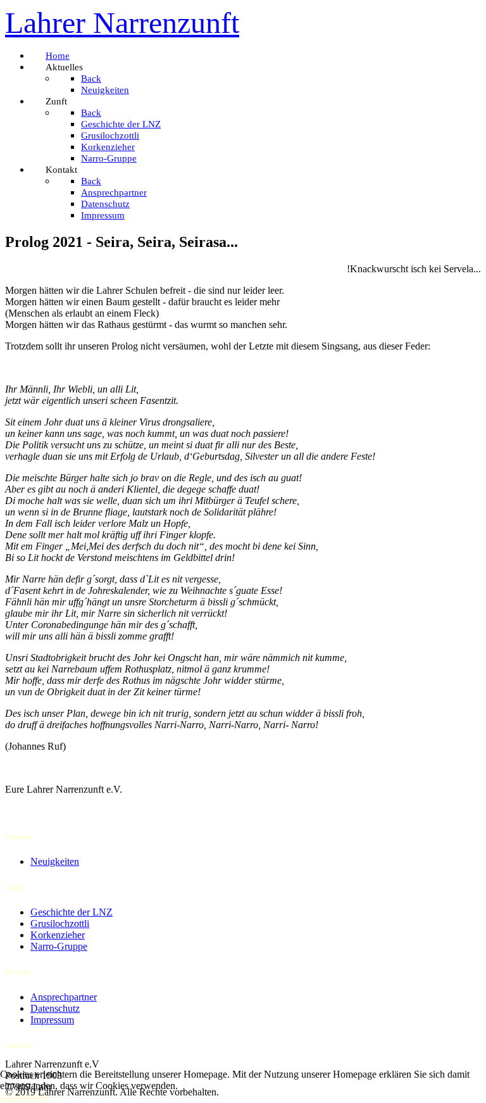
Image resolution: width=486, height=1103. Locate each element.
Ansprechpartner (63, 997)
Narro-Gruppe (58, 946)
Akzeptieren (24, 1097)
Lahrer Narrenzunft (122, 22)
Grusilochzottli (59, 923)
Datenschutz (55, 1008)
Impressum (52, 1019)
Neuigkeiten (54, 861)
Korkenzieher (57, 935)
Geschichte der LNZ (71, 912)
